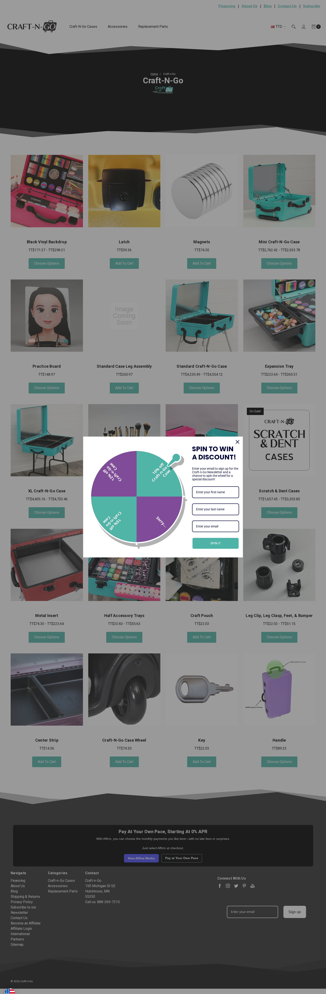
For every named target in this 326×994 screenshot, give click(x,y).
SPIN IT (215, 543)
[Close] (237, 442)
